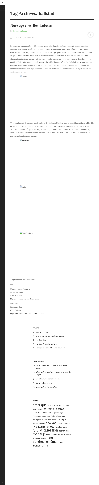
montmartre (46, 420)
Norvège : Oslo (41, 340)
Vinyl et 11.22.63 (42, 332)
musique (61, 419)
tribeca (43, 438)
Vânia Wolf (40, 372)
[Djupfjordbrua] (52, 253)
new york (51, 423)
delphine (55, 413)
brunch (40, 409)
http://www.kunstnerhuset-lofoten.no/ (25, 299)
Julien (15, 31)
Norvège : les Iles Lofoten (31, 25)
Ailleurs (23, 31)
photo (51, 426)
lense (63, 416)
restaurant (64, 430)
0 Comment (29, 38)
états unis (40, 445)
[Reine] (52, 206)
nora (60, 423)
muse (54, 420)
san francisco (59, 434)
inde (48, 416)
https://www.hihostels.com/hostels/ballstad (27, 313)
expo (61, 413)
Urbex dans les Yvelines (52, 379)
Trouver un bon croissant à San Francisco (50, 336)
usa (50, 438)
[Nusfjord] (52, 160)
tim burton (36, 438)
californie (49, 408)
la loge (58, 416)
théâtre (68, 435)
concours (47, 412)
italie (53, 416)
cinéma (60, 408)
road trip (39, 434)
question (51, 430)
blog (34, 409)
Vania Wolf (40, 387)
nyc (35, 426)
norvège (66, 423)
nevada (42, 423)
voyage (60, 442)
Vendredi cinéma (45, 441)
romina (48, 435)
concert (37, 412)
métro (35, 423)
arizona (61, 405)
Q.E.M (38, 430)
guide (44, 416)
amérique (40, 405)
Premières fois (48, 383)
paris (42, 426)
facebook (37, 416)
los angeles (37, 420)
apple (56, 405)
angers (50, 405)
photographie (61, 427)
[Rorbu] (52, 96)
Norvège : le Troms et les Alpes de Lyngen (50, 348)
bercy (67, 405)
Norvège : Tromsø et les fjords (46, 344)
